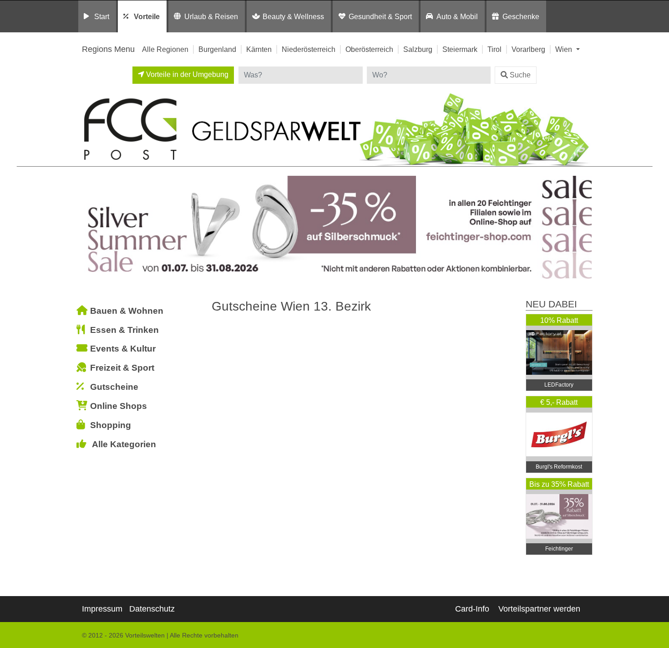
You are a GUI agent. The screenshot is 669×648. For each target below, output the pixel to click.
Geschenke (520, 16)
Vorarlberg (528, 49)
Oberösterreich (369, 49)
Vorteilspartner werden (539, 608)
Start (101, 16)
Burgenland (217, 49)
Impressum (102, 608)
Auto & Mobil (457, 16)
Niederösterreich (308, 49)
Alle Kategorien (124, 444)
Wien (564, 49)
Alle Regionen (165, 49)
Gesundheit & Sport (380, 16)
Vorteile (147, 16)
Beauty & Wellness (293, 16)
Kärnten (259, 49)
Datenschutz (152, 608)
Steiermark (459, 49)
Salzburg (417, 49)
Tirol (494, 49)
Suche (520, 75)
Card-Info (472, 608)
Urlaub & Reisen (211, 16)
